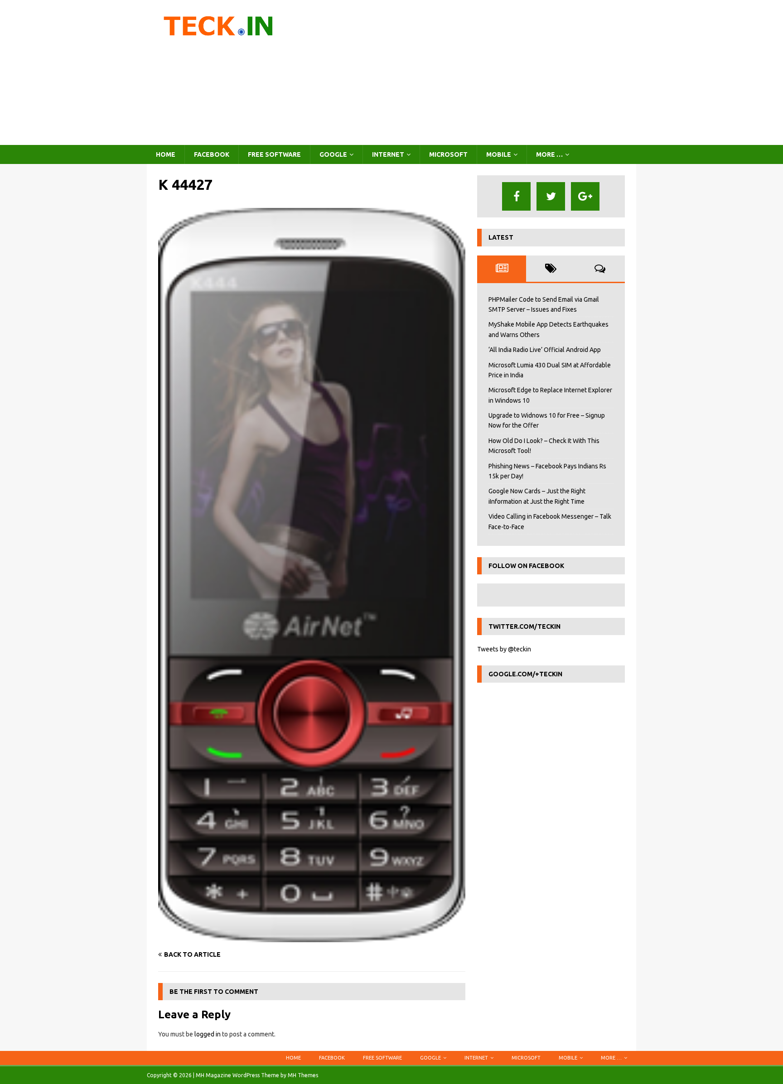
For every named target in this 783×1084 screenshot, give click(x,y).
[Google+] (585, 196)
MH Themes (303, 1075)
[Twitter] (550, 196)
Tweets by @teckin (504, 649)
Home (165, 154)
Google (333, 154)
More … (549, 154)
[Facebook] (516, 196)
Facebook (211, 154)
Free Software (274, 154)
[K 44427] (311, 937)
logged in (207, 1034)
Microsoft (448, 154)
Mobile (498, 154)
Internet (388, 154)
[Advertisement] (470, 72)
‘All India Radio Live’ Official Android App (544, 349)
